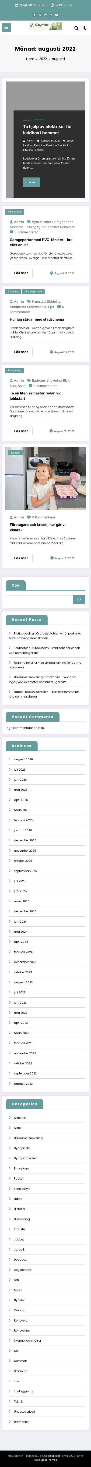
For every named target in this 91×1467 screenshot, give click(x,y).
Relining (19, 1310)
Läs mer (32, 182)
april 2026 (21, 800)
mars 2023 (21, 1033)
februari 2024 (23, 952)
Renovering (14, 370)
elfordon (28, 150)
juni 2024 (20, 922)
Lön (16, 1280)
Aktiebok (20, 1118)
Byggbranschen (25, 1158)
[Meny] (6, 27)
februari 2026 (23, 820)
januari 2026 (23, 830)
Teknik (18, 1401)
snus (21, 386)
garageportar (62, 222)
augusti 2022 (23, 1084)
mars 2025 (21, 901)
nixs (13, 386)
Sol (16, 1351)
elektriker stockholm (58, 145)
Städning (13, 291)
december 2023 (25, 962)
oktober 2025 (23, 861)
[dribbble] (45, 15)
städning (54, 301)
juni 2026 (20, 780)
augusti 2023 (23, 982)
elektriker (39, 145)
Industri (19, 1229)
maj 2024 (21, 932)
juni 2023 (20, 1003)
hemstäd (39, 301)
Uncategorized (33, 291)
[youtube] (57, 15)
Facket (18, 1178)
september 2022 (25, 1073)
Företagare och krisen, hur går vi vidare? (38, 527)
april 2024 (21, 942)
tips (50, 307)
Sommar (20, 1361)
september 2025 (25, 871)
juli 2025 (20, 881)
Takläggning (23, 1391)
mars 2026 (21, 810)
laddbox (39, 150)
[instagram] (51, 15)
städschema (36, 307)
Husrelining (22, 1219)
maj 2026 (21, 790)
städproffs (18, 307)
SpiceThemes (49, 1460)
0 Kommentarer (26, 232)
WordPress (54, 1456)
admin (30, 140)
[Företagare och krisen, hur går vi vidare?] (45, 478)
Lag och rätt (22, 1270)
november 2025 (25, 851)
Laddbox (27, 120)
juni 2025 (20, 891)
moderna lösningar (24, 227)
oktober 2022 (23, 1063)
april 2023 (21, 1023)
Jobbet (19, 1239)
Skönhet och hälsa (27, 1341)
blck (66, 380)
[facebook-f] (34, 15)
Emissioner (21, 1168)
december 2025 (25, 840)
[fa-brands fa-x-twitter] (40, 15)
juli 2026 (20, 770)
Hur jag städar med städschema (37, 319)
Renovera (21, 1320)
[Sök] (76, 28)
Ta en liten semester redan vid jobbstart (35, 396)
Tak (16, 1381)
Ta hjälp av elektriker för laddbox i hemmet (47, 129)
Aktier (17, 1128)
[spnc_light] (85, 29)
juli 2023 (19, 992)
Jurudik (19, 1249)
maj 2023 (20, 1013)
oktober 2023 (23, 972)
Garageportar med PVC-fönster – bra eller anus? (41, 242)
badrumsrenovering (47, 380)
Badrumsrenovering (28, 1138)
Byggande (21, 1148)
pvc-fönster (50, 227)
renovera (67, 227)
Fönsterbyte (14, 211)
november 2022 (25, 1053)
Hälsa (18, 1199)
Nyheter (15, 452)
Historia (19, 1209)
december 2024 (25, 911)
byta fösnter (41, 222)
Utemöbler (21, 1422)
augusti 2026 (23, 759)
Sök (16, 585)
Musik (18, 1290)
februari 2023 (23, 1043)
